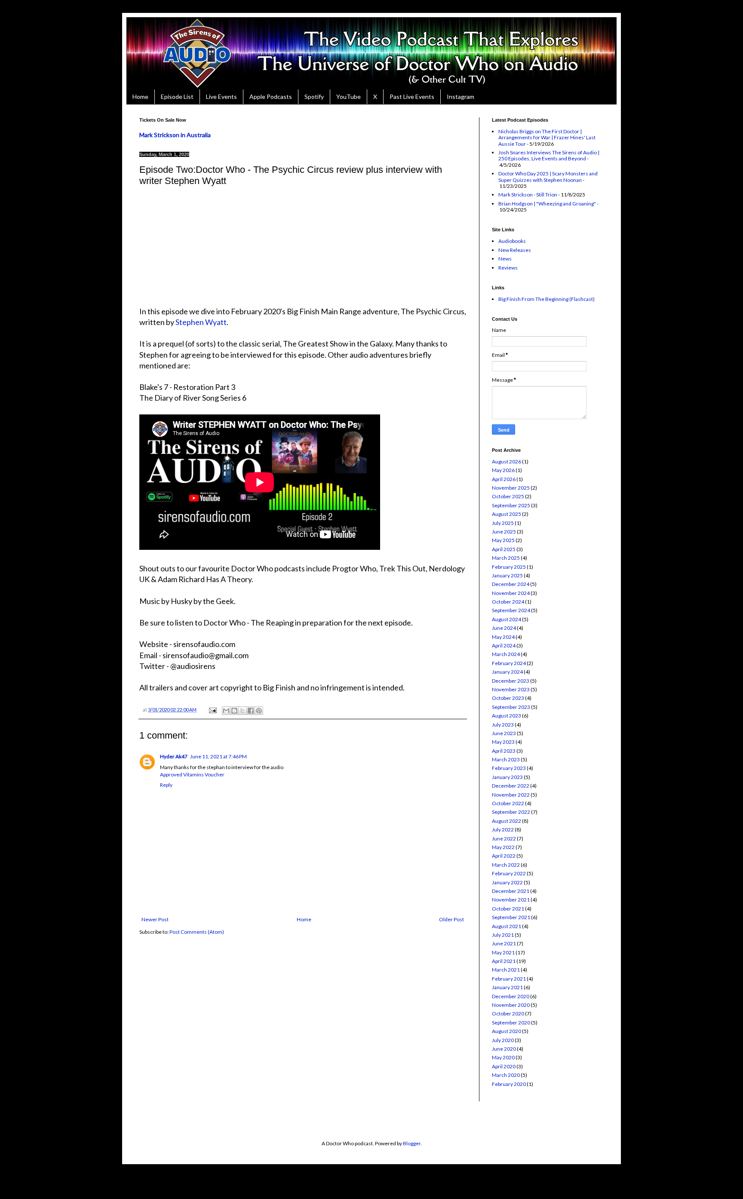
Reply (166, 785)
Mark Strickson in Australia (175, 134)
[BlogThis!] (234, 710)
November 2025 (511, 488)
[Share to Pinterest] (259, 710)
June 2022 (504, 838)
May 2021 (503, 952)
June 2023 (504, 733)
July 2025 (503, 523)
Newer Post (155, 919)
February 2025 (509, 567)
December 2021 (510, 891)
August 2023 (506, 715)
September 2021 (511, 917)
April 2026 (504, 479)
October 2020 (508, 1013)
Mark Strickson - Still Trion (527, 194)
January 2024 (507, 671)
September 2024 (511, 610)
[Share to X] (242, 710)
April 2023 (504, 751)
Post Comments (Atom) (196, 932)
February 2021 (509, 978)
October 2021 (508, 908)
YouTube (348, 96)
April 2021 (504, 961)
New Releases (514, 250)
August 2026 (506, 461)
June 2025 (504, 531)
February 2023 (509, 768)
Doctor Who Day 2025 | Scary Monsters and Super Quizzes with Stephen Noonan (548, 176)
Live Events (221, 96)
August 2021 (506, 926)
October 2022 (508, 803)
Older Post (451, 919)
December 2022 (510, 785)
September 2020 (511, 1022)
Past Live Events (412, 96)
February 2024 (509, 663)
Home (140, 96)
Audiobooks (512, 241)
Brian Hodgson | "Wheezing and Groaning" (547, 203)
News (505, 258)
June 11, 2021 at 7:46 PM (218, 756)
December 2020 (510, 996)
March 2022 (506, 865)
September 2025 (511, 505)
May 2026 (503, 470)
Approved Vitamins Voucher (192, 774)
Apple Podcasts (270, 96)
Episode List (177, 96)
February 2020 (509, 1084)
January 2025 (507, 575)
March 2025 (506, 558)
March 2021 (506, 969)
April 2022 (504, 855)
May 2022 (503, 847)
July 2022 (503, 829)
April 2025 (504, 549)
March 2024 (506, 654)
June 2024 (504, 628)
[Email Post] (212, 709)
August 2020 (506, 1031)
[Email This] (226, 710)
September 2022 (511, 812)
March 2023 (506, 759)
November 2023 (511, 689)
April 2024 (504, 645)
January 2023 (507, 777)
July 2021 (503, 935)
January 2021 (507, 987)
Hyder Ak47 (173, 756)
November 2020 (511, 1005)
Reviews (508, 267)
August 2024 (506, 619)
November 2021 (511, 899)
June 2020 (504, 1049)
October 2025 (508, 496)
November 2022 (511, 794)
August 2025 (506, 514)
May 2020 (503, 1057)
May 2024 (503, 637)
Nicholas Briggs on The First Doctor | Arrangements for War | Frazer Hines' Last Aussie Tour (547, 137)
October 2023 (508, 698)
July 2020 (503, 1040)
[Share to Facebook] (250, 710)
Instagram (460, 96)
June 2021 (504, 943)
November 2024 (511, 593)
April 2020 (504, 1066)
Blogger (412, 1143)
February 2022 (509, 873)
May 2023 (503, 742)
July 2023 (503, 724)
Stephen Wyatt (201, 322)
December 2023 (510, 681)
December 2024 (510, 584)
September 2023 (511, 707)
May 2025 (503, 540)
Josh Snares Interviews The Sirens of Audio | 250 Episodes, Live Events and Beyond (548, 155)
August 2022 (506, 821)
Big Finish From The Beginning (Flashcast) (546, 299)
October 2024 (508, 601)
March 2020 (506, 1075)
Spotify (314, 96)
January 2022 (507, 882)
